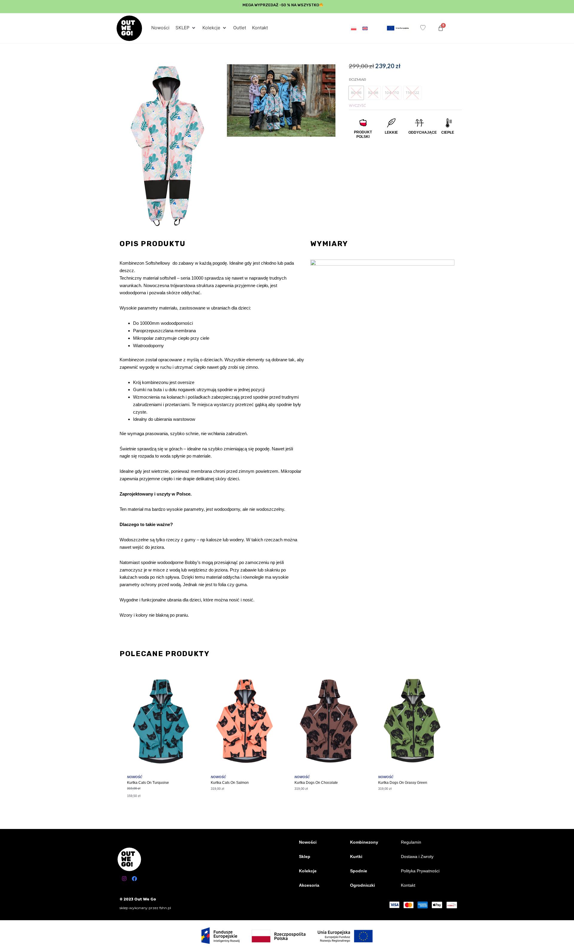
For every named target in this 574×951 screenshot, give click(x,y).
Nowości (308, 842)
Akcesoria (309, 885)
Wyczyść (357, 105)
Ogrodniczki (362, 885)
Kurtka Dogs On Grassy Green (402, 783)
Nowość (134, 777)
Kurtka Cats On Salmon (230, 783)
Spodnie (358, 870)
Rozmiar (357, 79)
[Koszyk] (441, 28)
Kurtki (356, 856)
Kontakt (408, 885)
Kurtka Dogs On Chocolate (316, 783)
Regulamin (411, 842)
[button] (185, 28)
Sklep (304, 856)
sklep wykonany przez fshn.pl (145, 908)
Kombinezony (364, 842)
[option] (356, 93)
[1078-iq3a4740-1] (166, 145)
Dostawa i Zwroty (417, 856)
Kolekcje (308, 870)
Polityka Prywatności (420, 870)
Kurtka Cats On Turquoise (148, 783)
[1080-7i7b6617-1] (281, 100)
